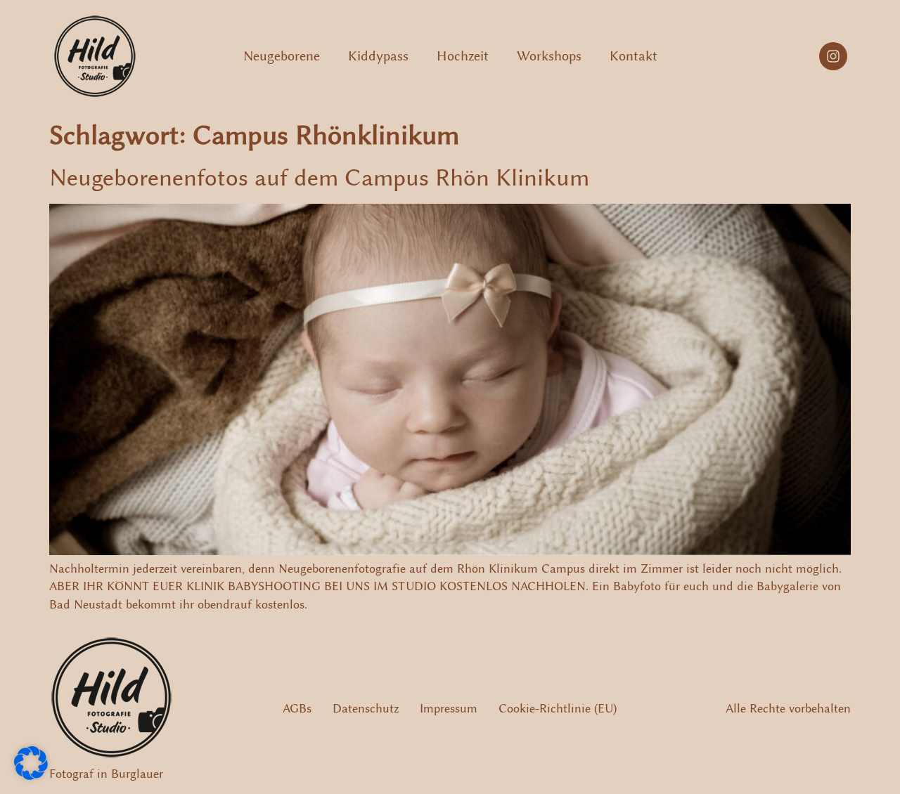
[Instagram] (833, 56)
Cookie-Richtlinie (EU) (558, 708)
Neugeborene (281, 56)
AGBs (297, 708)
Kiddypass (378, 56)
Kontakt (633, 56)
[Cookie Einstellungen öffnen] (31, 776)
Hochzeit (463, 56)
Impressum (448, 708)
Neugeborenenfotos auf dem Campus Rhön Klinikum (319, 178)
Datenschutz (366, 708)
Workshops (549, 56)
